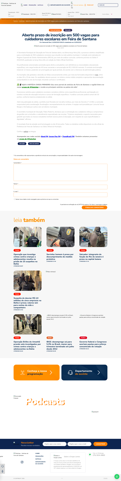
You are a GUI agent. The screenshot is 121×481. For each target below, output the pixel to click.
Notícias (40, 5)
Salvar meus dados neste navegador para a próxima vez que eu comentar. (37, 199)
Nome (16, 184)
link (96, 75)
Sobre (25, 5)
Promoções (32, 5)
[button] (80, 402)
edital (26, 131)
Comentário (17, 163)
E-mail (16, 191)
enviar (116, 5)
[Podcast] (2, 471)
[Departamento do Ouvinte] (2, 466)
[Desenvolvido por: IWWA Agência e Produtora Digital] (105, 478)
